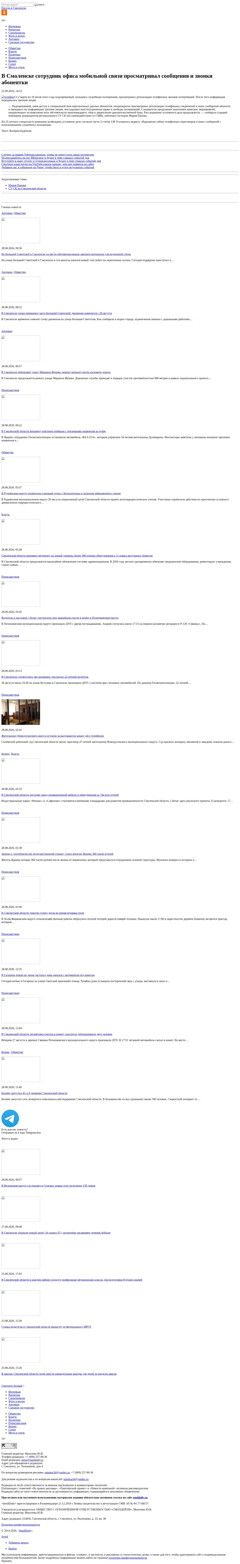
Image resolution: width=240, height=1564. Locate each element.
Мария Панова (17, 185)
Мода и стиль (16, 67)
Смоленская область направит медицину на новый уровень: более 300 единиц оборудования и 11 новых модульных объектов (77, 555)
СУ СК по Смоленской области (27, 188)
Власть (12, 51)
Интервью (14, 26)
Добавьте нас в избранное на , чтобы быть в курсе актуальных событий (47, 167)
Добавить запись (18, 1542)
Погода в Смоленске (13, 8)
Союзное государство (21, 42)
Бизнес (12, 60)
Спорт (12, 64)
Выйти (12, 1548)
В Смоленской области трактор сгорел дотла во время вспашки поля (42, 912)
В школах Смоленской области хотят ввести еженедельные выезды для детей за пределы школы (59, 1373)
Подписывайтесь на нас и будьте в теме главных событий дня (45, 157)
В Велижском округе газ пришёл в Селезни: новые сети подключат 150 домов (48, 1185)
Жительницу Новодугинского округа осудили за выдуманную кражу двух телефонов (52, 735)
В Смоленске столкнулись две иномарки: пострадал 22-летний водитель (44, 676)
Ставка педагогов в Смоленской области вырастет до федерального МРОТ (46, 1326)
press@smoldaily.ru (32, 1459)
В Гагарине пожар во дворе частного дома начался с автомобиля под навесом (48, 975)
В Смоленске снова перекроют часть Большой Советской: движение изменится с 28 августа (56, 313)
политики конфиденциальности (128, 1557)
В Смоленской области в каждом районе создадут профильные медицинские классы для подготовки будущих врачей (71, 1279)
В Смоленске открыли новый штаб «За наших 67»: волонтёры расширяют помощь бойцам (55, 1232)
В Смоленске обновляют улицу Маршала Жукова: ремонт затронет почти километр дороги (56, 372)
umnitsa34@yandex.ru (57, 1472)
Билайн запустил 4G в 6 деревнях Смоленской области (34, 1093)
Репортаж (14, 29)
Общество (14, 48)
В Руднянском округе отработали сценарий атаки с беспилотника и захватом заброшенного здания (61, 493)
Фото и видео (16, 35)
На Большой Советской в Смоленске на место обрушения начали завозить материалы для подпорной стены (66, 254)
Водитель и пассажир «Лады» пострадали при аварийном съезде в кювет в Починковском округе (60, 617)
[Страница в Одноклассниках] (4, 14)
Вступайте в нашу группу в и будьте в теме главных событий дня (51, 160)
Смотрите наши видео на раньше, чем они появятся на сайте (47, 164)
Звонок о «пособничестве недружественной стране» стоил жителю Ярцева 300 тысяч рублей (57, 853)
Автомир (13, 39)
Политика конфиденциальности (20, 1524)
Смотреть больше (11, 1385)
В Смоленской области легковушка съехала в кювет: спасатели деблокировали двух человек (56, 1034)
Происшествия (17, 57)
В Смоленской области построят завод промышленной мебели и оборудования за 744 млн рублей (60, 794)
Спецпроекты (16, 32)
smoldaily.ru (140, 1497)
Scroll (4, 1536)
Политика (14, 54)
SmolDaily (25, 1530)
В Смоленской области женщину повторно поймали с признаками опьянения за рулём (53, 431)
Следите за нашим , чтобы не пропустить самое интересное (47, 154)
